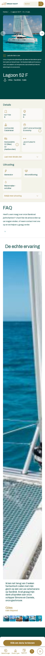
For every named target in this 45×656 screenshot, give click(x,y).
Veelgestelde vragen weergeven (21, 231)
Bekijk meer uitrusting (13, 196)
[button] (42, 33)
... (9, 12)
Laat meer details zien (13, 157)
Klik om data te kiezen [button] (22, 643)
